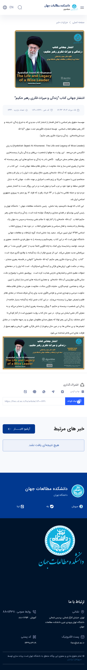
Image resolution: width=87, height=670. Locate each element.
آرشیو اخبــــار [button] (22, 429)
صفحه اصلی (78, 22)
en (11, 7)
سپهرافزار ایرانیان (74, 659)
